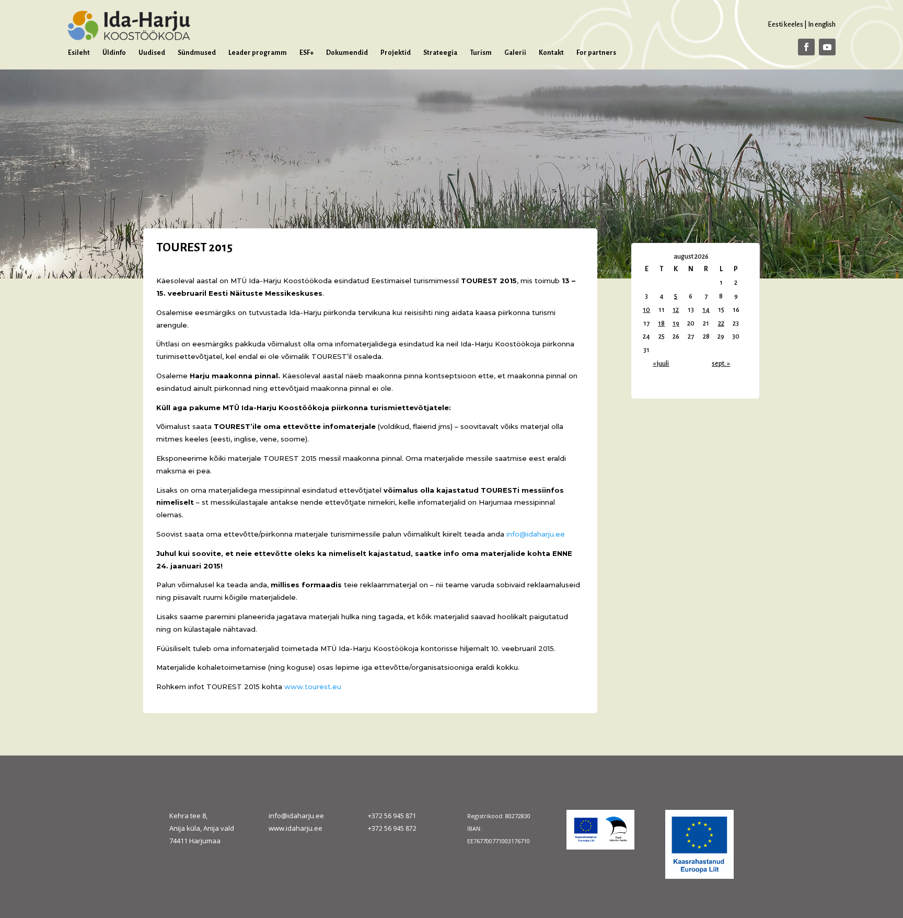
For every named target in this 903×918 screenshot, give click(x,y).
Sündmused (197, 52)
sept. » (721, 363)
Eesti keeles (785, 24)
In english (822, 24)
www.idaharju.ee (295, 828)
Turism (481, 52)
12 (676, 309)
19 (676, 323)
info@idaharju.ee (296, 815)
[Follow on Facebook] (806, 47)
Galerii (515, 52)
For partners (596, 52)
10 (646, 309)
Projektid (395, 52)
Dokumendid (347, 52)
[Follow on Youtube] (827, 47)
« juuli (661, 363)
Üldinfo (114, 52)
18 (661, 323)
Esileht (79, 52)
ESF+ (306, 52)
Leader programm (257, 52)
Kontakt (551, 52)
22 (721, 323)
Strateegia (440, 52)
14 (706, 309)
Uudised (151, 52)
